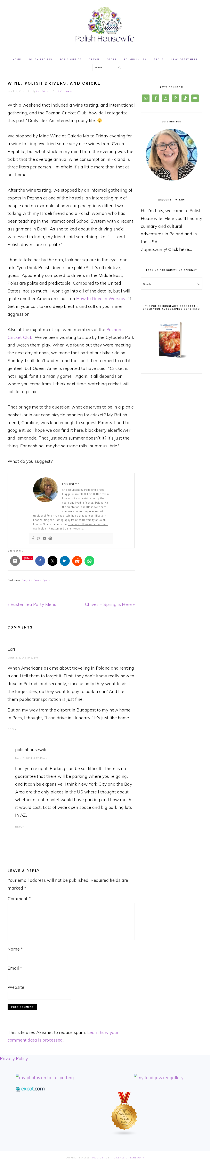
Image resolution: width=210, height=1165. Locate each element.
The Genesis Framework (127, 1158)
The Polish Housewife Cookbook (88, 524)
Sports (46, 580)
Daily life (27, 580)
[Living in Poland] (30, 1089)
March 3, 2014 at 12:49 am (31, 758)
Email (15, 968)
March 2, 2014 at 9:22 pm (23, 657)
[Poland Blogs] (124, 1134)
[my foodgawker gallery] (159, 1077)
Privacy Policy (14, 1058)
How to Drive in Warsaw (101, 298)
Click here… (180, 249)
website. (78, 528)
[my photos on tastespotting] (45, 1077)
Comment (19, 898)
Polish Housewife (105, 24)
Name (15, 949)
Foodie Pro (99, 1158)
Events (37, 580)
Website (16, 987)
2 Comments (65, 91)
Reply (12, 729)
